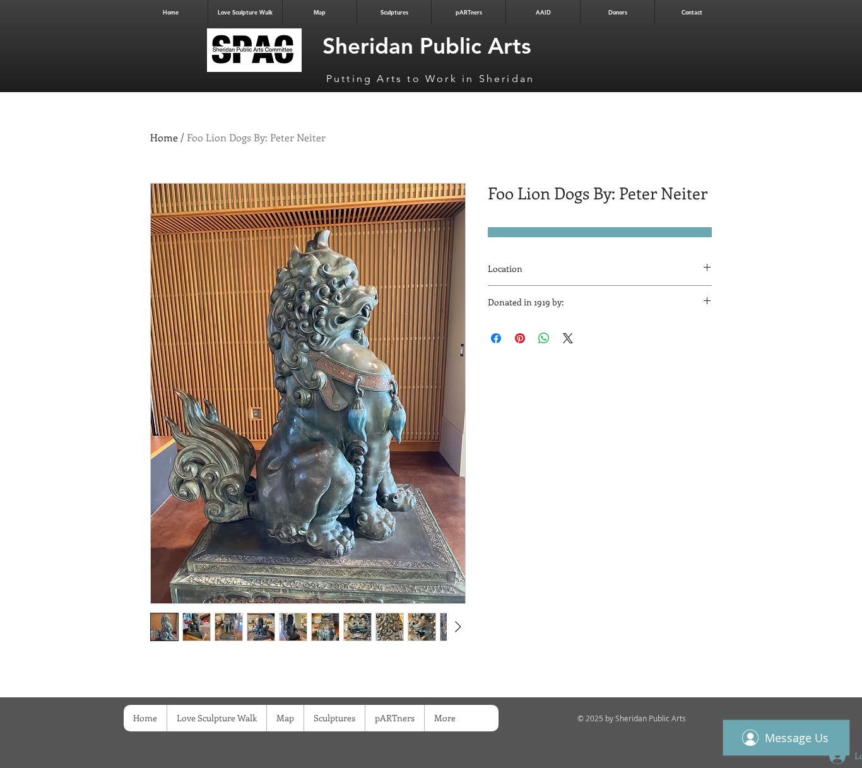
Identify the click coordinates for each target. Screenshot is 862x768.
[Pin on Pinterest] (520, 338)
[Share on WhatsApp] (544, 338)
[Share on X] (568, 338)
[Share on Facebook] (496, 338)
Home (164, 137)
